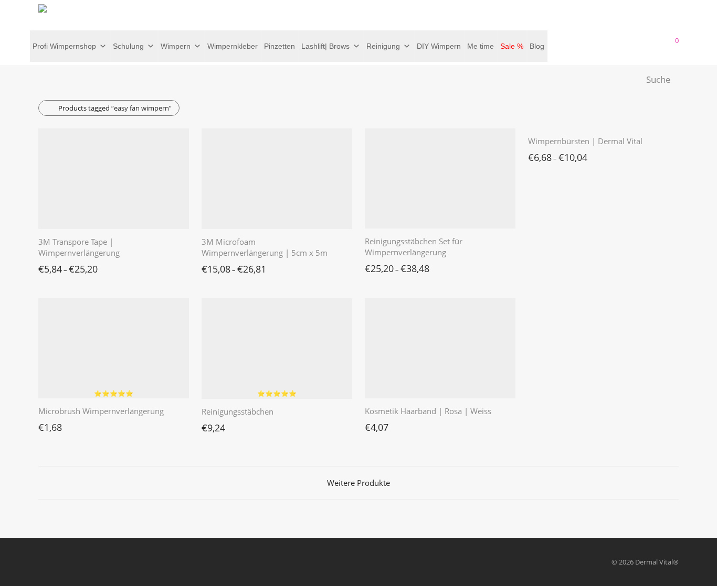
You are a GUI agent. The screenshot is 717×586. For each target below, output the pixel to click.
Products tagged (115, 108)
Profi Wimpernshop (64, 46)
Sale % (511, 46)
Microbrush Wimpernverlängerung (101, 411)
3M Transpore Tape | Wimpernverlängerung (79, 247)
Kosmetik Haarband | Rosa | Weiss (428, 411)
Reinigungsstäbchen (237, 411)
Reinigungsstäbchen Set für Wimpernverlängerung (413, 246)
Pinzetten (279, 46)
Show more (51, 266)
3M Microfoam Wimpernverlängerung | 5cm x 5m (265, 247)
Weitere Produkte (358, 483)
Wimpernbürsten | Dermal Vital (585, 141)
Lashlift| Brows (325, 46)
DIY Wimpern (439, 46)
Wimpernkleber (232, 46)
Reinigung (383, 46)
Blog (537, 46)
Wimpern (176, 46)
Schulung (128, 46)
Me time (480, 46)
